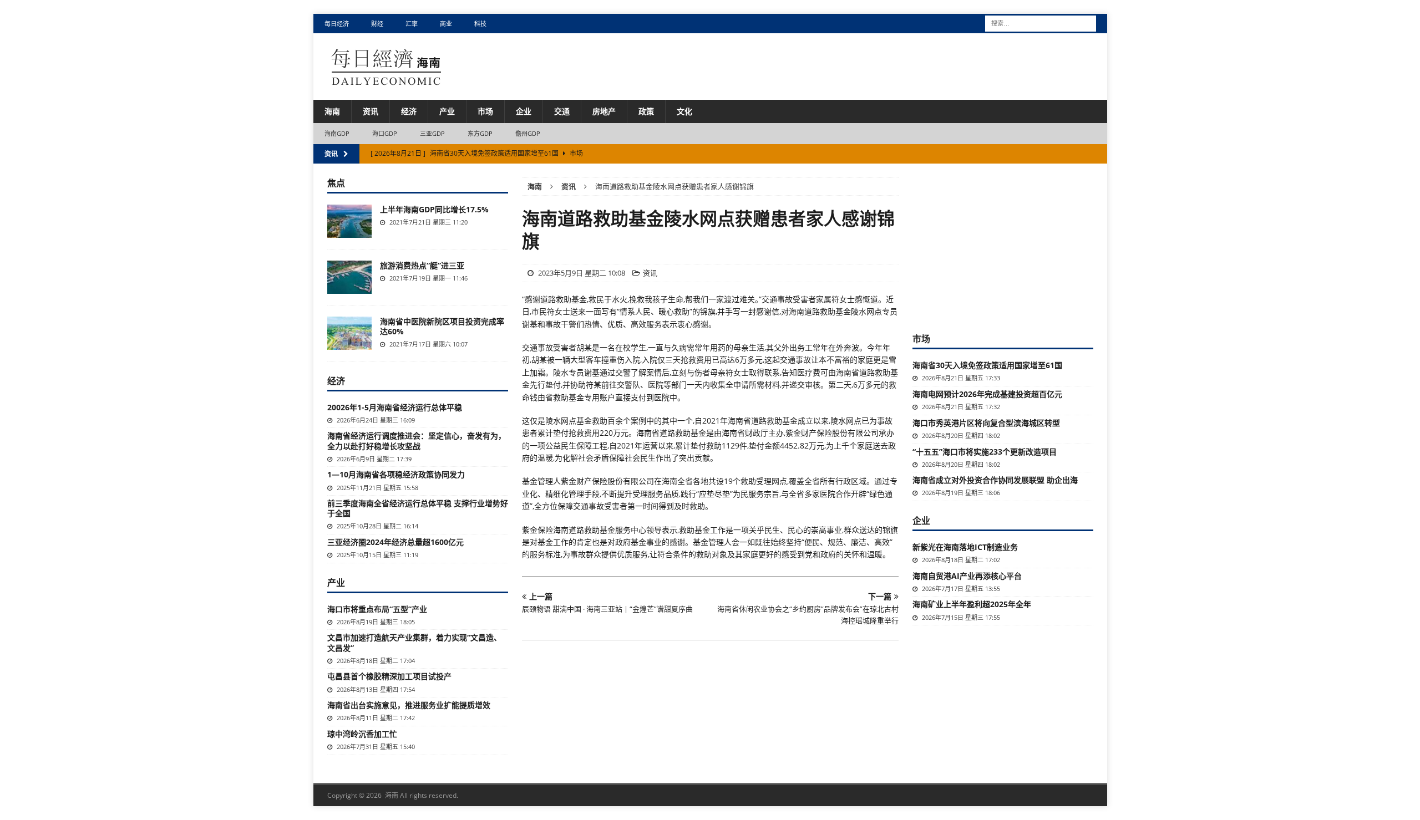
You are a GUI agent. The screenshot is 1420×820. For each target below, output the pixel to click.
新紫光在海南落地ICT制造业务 (965, 547)
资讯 (370, 111)
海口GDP (385, 133)
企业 (523, 111)
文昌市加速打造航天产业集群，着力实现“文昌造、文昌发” (414, 642)
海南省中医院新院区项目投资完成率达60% (442, 326)
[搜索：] (1040, 22)
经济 (409, 111)
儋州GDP (528, 133)
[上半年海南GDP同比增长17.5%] (349, 221)
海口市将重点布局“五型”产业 (377, 609)
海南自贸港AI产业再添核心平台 (967, 576)
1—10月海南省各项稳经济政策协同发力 (396, 474)
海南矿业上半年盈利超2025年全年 (971, 604)
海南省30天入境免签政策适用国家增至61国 (987, 365)
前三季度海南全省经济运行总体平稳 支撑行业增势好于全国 (417, 508)
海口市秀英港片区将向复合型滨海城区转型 (986, 422)
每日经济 (336, 23)
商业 (446, 23)
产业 (447, 111)
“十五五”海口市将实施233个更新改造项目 (984, 451)
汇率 (411, 23)
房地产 (604, 111)
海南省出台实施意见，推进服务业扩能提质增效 (408, 705)
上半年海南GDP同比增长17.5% (434, 209)
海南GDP (337, 133)
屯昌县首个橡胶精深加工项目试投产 (389, 676)
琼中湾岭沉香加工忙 (362, 734)
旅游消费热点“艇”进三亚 (422, 265)
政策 (646, 111)
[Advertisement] (1003, 246)
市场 (485, 111)
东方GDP (480, 133)
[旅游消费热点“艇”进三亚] (349, 277)
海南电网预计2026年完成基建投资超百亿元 (987, 394)
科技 (480, 23)
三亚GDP (432, 133)
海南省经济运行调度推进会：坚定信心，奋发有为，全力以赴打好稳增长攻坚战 (416, 440)
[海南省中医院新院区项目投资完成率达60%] (349, 333)
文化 (684, 111)
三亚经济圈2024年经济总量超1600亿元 (395, 542)
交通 (562, 111)
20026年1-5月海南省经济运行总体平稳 (394, 407)
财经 (377, 23)
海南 (332, 111)
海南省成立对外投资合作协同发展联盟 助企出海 (995, 480)
